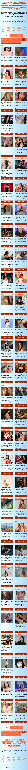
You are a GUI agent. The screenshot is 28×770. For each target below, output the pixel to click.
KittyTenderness (19, 294)
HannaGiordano (19, 612)
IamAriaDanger (18, 226)
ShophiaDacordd (5, 544)
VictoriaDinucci (5, 430)
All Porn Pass (14, 28)
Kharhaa (3, 589)
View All (4, 39)
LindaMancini (18, 249)
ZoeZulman (18, 589)
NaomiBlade (4, 317)
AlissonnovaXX (19, 158)
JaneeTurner (4, 362)
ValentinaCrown (5, 90)
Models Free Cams (8, 28)
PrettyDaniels (18, 90)
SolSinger (3, 702)
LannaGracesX (4, 340)
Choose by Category (16, 35)
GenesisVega (18, 181)
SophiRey (17, 362)
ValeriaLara (3, 294)
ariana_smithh (18, 498)
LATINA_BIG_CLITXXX (6, 272)
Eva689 (2, 136)
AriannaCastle (4, 476)
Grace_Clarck (18, 45)
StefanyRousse (5, 204)
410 (17, 42)
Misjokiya (3, 680)
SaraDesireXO (4, 453)
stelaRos (17, 453)
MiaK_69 (3, 521)
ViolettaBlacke (4, 45)
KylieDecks (18, 544)
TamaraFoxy (18, 136)
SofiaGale (3, 181)
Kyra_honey (18, 634)
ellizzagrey (17, 385)
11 (10, 42)
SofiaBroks (17, 408)
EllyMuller (3, 657)
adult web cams (14, 746)
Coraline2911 (18, 566)
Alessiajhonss (4, 612)
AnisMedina (18, 476)
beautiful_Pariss (19, 317)
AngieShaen (4, 158)
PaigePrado (18, 340)
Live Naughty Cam (19, 28)
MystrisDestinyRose (6, 634)
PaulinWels (18, 680)
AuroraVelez (18, 204)
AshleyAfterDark (5, 113)
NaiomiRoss (4, 249)
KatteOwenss (18, 272)
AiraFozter (17, 68)
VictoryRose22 (4, 498)
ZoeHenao (3, 566)
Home (7, 35)
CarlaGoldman (4, 385)
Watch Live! (7, 65)
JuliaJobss (3, 68)
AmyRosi (17, 430)
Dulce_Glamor (4, 408)
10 (7, 42)
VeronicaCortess (5, 226)
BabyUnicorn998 (19, 113)
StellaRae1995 (18, 521)
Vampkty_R (18, 657)
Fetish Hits (20, 767)
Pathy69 (17, 702)
